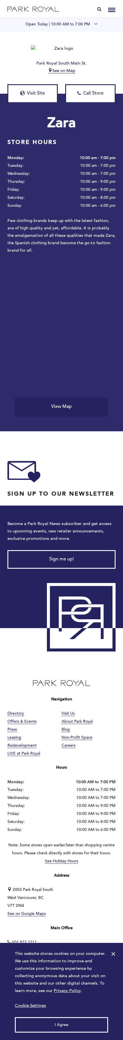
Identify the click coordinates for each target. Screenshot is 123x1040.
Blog (65, 730)
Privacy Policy (67, 991)
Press (12, 730)
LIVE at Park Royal (23, 754)
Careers (68, 746)
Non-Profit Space (76, 738)
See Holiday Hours (61, 861)
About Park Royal (77, 722)
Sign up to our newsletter (60, 494)
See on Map (63, 71)
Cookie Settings (30, 1006)
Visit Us (68, 714)
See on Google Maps (26, 914)
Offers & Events (22, 722)
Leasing (14, 738)
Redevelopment (22, 746)
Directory (15, 714)
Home (33, 9)
